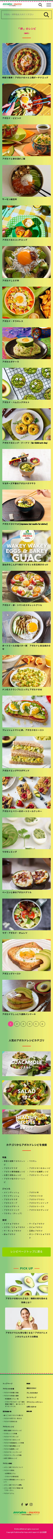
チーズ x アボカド (37, 1224)
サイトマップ (31, 1397)
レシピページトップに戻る (26, 1252)
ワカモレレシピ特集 (10, 1434)
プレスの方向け (32, 1393)
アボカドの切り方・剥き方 (13, 1418)
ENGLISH (29, 1411)
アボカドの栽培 (9, 1470)
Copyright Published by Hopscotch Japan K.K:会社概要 (26, 1532)
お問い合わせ (31, 1407)
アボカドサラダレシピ (11, 1437)
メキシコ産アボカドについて (13, 1467)
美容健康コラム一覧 (12, 1399)
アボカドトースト (37, 1207)
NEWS (28, 1384)
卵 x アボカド (10, 1234)
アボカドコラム (9, 1493)
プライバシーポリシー (35, 1402)
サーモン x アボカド (12, 1231)
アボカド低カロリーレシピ (14, 1180)
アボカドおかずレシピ (39, 1210)
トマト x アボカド (12, 1224)
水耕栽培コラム (10, 1473)
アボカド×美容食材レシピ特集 (14, 1443)
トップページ (8, 1384)
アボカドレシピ (8, 1427)
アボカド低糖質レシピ (39, 1172)
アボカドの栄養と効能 (11, 1393)
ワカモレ (33, 1161)
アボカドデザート (11, 1207)
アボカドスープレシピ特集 (12, 1455)
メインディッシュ (11, 1193)
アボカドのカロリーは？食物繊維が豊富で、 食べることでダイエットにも (15, 1404)
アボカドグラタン (37, 1200)
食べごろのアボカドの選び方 (13, 1415)
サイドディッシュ (11, 1196)
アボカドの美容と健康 (11, 1396)
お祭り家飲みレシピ (12, 1175)
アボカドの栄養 (8, 1389)
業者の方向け (31, 1388)
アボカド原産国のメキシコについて (14, 1481)
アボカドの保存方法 (10, 1421)
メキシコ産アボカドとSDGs (13, 1485)
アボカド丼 (34, 1193)
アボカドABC (7, 1463)
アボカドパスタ (36, 1196)
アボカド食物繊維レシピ (14, 1172)
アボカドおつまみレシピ (39, 1168)
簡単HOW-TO (7, 1412)
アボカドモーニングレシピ (13, 1452)
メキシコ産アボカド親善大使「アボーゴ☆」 (13, 1489)
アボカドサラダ (10, 1168)
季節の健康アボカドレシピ (14, 1163)
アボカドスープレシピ (38, 1175)
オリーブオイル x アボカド (39, 1236)
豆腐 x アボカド (36, 1231)
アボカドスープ (10, 1203)
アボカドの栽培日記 (12, 1477)
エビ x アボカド (36, 1227)
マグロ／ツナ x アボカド (14, 1227)
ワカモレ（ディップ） (13, 1214)
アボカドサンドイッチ (39, 1203)
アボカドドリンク (11, 1210)
